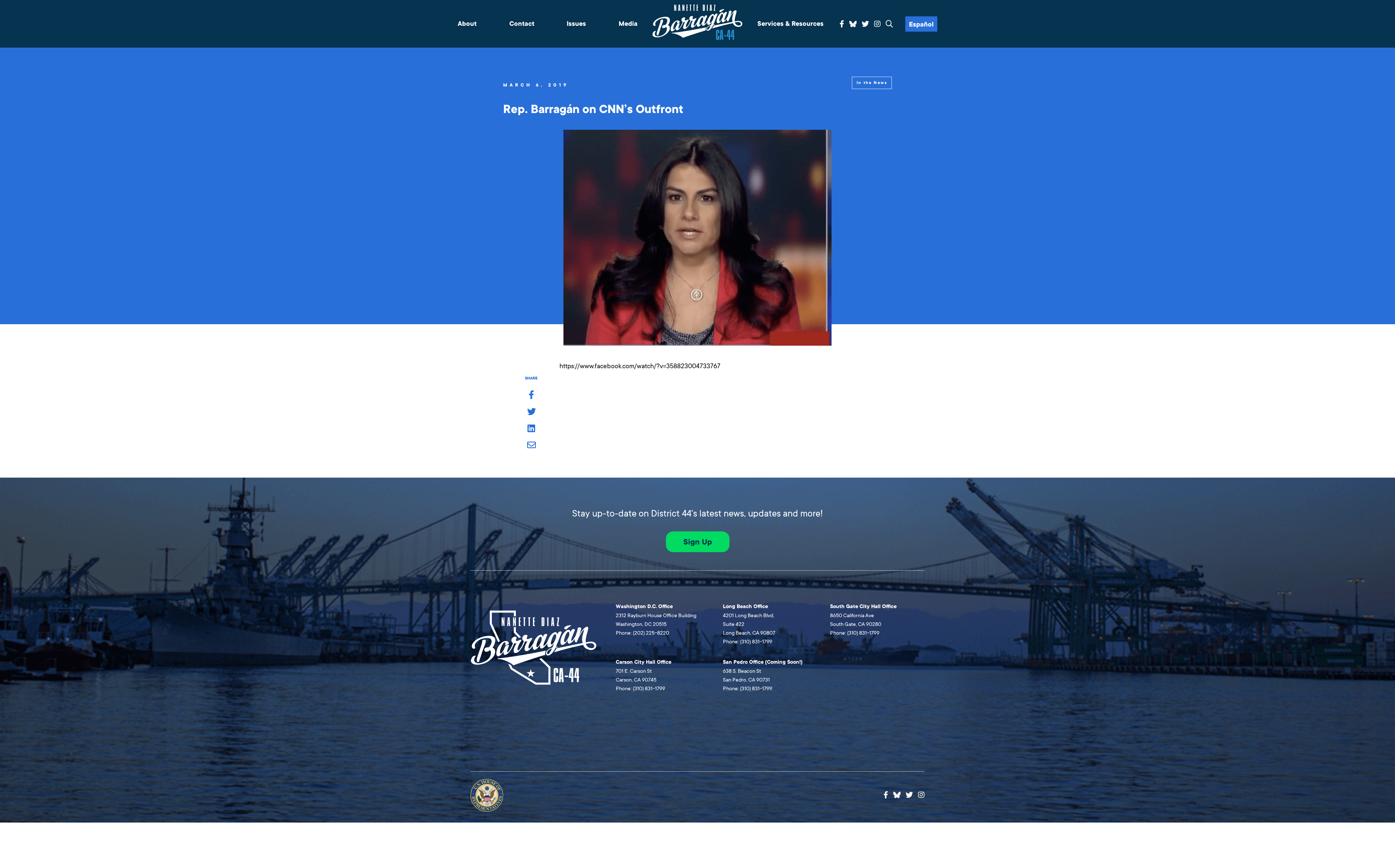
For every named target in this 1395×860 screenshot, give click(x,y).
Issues (576, 24)
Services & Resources (790, 24)
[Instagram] (877, 24)
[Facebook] (842, 24)
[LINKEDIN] (531, 428)
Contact (521, 24)
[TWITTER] (531, 412)
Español (921, 24)
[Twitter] (865, 24)
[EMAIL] (531, 445)
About (467, 24)
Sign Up (697, 542)
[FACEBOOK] (531, 395)
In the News (872, 82)
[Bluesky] (853, 23)
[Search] (889, 24)
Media (628, 24)
